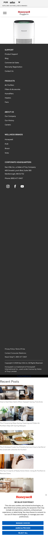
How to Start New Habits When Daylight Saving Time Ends (21, 402)
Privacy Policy (10, 349)
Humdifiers (9, 94)
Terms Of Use (20, 349)
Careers (8, 125)
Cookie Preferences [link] (24, 376)
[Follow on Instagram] (8, 186)
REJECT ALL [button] (23, 533)
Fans (7, 102)
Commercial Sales (12, 63)
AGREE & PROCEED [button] (23, 528)
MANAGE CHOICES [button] (23, 523)
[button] (46, 495)
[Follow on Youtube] (22, 186)
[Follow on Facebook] (15, 186)
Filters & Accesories (12, 89)
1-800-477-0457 (20, 357)
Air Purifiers (9, 85)
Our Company (10, 116)
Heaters (8, 98)
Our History (9, 120)
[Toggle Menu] (5, 13)
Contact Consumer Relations (15, 353)
